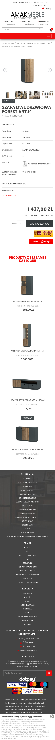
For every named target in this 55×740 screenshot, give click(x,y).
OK (49, 673)
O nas (27, 601)
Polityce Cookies (9, 738)
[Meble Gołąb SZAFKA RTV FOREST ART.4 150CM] (27, 384)
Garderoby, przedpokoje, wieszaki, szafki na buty (27, 536)
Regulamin (27, 563)
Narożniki (27, 479)
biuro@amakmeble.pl (29, 650)
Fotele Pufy (27, 486)
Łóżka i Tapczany (27, 490)
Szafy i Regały (27, 521)
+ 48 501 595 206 (40, 2)
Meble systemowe (27, 513)
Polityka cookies (27, 571)
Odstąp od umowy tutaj (27, 582)
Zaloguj (48, 8)
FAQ (27, 559)
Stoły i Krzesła (27, 532)
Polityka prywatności (27, 567)
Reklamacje (27, 578)
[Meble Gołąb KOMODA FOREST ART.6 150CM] (27, 434)
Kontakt (27, 624)
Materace (27, 593)
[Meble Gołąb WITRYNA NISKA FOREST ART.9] (27, 285)
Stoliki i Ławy (27, 525)
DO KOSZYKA (39, 223)
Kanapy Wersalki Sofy (27, 483)
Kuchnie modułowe (27, 498)
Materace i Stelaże (27, 494)
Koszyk (51, 29)
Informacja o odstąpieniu (27, 574)
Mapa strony (27, 620)
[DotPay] (27, 679)
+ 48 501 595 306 (40, 5)
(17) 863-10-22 (29, 646)
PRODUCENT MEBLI (27, 15)
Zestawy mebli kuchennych (27, 502)
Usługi (27, 613)
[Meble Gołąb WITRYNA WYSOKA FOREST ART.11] (27, 335)
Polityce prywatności (40, 736)
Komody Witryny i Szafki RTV (27, 517)
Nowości (28, 548)
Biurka (27, 529)
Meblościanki (27, 506)
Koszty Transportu (27, 555)
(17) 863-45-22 (29, 642)
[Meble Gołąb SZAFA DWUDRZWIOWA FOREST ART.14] (27, 70)
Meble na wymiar (27, 605)
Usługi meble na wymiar (27, 616)
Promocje (27, 609)
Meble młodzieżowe (27, 509)
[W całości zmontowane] (25, 164)
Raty (28, 551)
